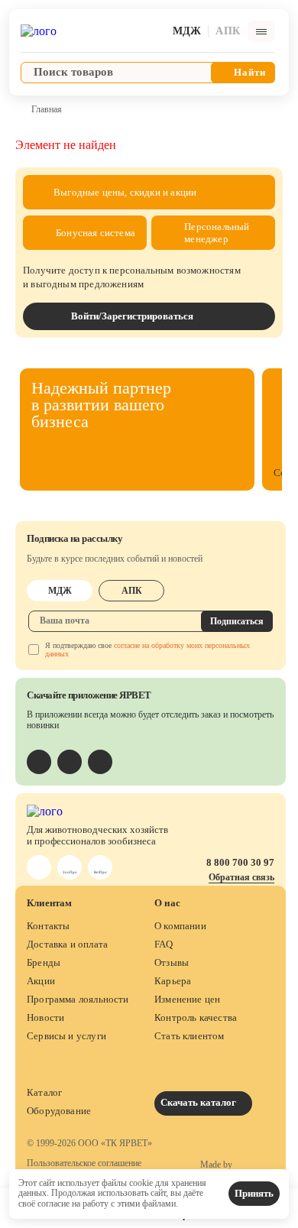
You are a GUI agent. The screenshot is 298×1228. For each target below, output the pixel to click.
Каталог (44, 1092)
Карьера (172, 981)
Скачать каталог (199, 1102)
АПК (131, 590)
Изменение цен (187, 999)
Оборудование (59, 1110)
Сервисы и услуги (66, 1036)
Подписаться (237, 621)
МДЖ (60, 590)
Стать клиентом (189, 1036)
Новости (45, 1017)
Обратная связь (241, 877)
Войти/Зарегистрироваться (132, 316)
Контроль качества (195, 1017)
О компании (180, 926)
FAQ (163, 944)
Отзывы (171, 962)
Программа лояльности (78, 999)
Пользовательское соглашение (84, 1163)
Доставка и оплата (67, 944)
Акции (41, 981)
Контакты (48, 926)
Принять (254, 1193)
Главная (46, 110)
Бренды (43, 962)
